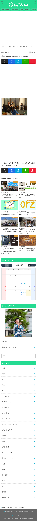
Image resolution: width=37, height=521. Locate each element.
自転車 (4, 492)
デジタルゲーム (7, 402)
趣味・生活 (5, 497)
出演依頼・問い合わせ (9, 347)
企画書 (4, 435)
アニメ (4, 385)
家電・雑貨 (5, 447)
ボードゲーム (6, 419)
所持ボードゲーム (7, 458)
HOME (4, 507)
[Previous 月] (3, 265)
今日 (7, 265)
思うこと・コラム (7, 452)
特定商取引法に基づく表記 (26, 511)
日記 (3, 464)
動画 (3, 441)
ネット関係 (5, 407)
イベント (5, 390)
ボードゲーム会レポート (9, 424)
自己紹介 (5, 341)
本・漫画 (5, 475)
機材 (3, 480)
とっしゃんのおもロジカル (15, 518)
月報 (3, 469)
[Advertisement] (18, 27)
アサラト (5, 379)
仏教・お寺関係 (7, 430)
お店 (3, 368)
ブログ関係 (5, 413)
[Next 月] (10, 265)
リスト (33, 265)
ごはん (4, 374)
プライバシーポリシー (19, 515)
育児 (3, 486)
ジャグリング (6, 396)
